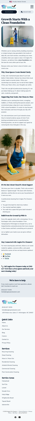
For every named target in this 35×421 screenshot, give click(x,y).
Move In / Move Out (8, 358)
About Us (5, 326)
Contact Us (5, 339)
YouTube (7, 256)
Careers (4, 336)
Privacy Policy (6, 343)
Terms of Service (23, 411)
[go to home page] (13, 7)
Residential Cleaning (8, 362)
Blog (3, 333)
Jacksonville (5, 405)
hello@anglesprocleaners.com (10, 292)
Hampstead (5, 381)
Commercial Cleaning (8, 369)
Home (4, 322)
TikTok (7, 258)
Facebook (8, 254)
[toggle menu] (32, 7)
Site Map (15, 413)
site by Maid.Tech (23, 413)
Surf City (4, 384)
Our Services (6, 329)
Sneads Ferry (6, 391)
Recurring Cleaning (8, 352)
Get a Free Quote (9, 12)
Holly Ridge (5, 394)
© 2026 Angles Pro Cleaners (10, 411)
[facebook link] (15, 417)
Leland (4, 388)
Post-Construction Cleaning (10, 372)
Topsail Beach (6, 401)
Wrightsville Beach (8, 398)
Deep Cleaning (6, 355)
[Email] (19, 417)
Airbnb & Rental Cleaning (10, 365)
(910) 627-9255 (27, 12)
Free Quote (18, 269)
